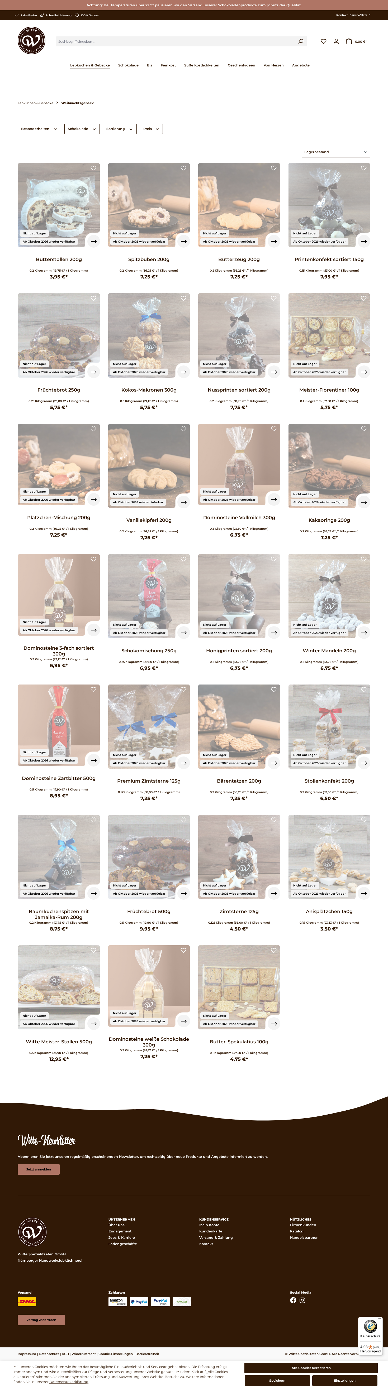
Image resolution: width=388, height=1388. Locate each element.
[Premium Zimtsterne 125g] (149, 726)
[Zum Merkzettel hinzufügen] (93, 168)
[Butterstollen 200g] (59, 205)
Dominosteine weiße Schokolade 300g (149, 1042)
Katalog (297, 1231)
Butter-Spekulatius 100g (239, 1042)
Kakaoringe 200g (329, 520)
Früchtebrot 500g (149, 911)
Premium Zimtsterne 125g (149, 781)
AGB (65, 1354)
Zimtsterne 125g (239, 911)
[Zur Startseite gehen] (31, 40)
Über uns (116, 1225)
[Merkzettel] (323, 41)
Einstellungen (345, 1380)
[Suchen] (301, 41)
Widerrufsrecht (84, 1354)
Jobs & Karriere (121, 1238)
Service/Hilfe (359, 15)
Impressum (27, 1354)
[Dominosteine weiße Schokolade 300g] (149, 986)
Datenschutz (49, 1354)
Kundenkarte (210, 1231)
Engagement (119, 1231)
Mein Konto (209, 1225)
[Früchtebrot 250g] (59, 335)
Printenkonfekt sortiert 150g (329, 259)
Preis (148, 129)
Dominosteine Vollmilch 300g (239, 517)
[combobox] (175, 41)
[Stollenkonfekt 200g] (329, 726)
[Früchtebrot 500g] (149, 857)
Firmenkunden (303, 1225)
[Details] (93, 241)
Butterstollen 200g (59, 259)
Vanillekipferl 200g (149, 520)
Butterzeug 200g (239, 259)
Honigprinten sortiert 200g (239, 651)
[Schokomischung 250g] (149, 596)
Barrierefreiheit (147, 1354)
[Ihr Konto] (336, 41)
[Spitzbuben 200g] (149, 205)
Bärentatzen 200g (239, 781)
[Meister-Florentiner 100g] (329, 335)
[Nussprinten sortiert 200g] (239, 335)
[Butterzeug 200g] (239, 205)
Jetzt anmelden (38, 1169)
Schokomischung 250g (149, 651)
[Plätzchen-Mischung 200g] (59, 464)
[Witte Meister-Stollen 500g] (59, 987)
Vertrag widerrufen (41, 1320)
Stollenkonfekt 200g (329, 781)
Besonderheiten (35, 129)
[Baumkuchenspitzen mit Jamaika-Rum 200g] (59, 857)
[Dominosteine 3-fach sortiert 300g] (59, 595)
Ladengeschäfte (122, 1244)
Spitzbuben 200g (148, 259)
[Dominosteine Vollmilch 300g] (239, 464)
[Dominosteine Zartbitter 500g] (59, 725)
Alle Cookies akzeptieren (311, 1368)
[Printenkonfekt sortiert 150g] (329, 205)
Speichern (277, 1380)
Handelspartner (304, 1238)
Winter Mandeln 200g (329, 651)
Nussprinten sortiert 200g (239, 390)
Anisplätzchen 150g (329, 911)
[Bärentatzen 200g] (239, 726)
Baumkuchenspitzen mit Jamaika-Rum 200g (59, 914)
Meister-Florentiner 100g (329, 390)
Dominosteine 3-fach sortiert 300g (58, 651)
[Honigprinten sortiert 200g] (239, 596)
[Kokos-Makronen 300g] (149, 335)
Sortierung (116, 129)
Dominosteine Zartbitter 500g (59, 778)
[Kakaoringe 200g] (329, 465)
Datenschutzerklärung (68, 1382)
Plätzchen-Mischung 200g (58, 517)
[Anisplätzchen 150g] (329, 857)
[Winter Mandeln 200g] (329, 596)
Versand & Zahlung (216, 1238)
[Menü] (379, 1320)
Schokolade (78, 129)
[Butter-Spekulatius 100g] (239, 987)
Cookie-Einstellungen (115, 1354)
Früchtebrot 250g (58, 390)
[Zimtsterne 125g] (239, 857)
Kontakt (342, 15)
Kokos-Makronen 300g (149, 390)
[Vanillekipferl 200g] (149, 465)
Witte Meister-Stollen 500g (59, 1042)
